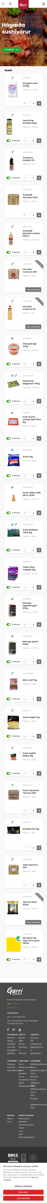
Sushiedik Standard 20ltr (30, 196)
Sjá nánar (9, 50)
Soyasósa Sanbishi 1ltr (29, 159)
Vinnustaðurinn (26, 1115)
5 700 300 (15, 1003)
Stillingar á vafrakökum (23, 1186)
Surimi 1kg (28, 456)
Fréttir (22, 1034)
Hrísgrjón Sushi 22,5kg (30, 84)
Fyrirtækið (24, 1061)
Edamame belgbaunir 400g (31, 382)
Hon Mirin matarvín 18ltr (30, 270)
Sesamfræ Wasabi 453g (29, 121)
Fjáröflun (11, 1053)
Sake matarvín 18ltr (30, 866)
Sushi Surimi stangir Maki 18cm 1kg (32, 419)
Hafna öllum (23, 1192)
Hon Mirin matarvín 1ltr (29, 307)
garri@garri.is (12, 1007)
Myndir (22, 1044)
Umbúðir (11, 1047)
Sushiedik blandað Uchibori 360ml (31, 233)
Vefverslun (12, 1034)
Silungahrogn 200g (30, 345)
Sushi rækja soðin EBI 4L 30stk (32, 494)
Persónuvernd (25, 1067)
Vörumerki (12, 1061)
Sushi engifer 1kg (31, 717)
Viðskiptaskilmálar (27, 1086)
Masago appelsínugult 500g (30, 606)
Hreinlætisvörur (14, 1070)
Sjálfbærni (35, 1061)
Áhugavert (12, 1050)
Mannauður (24, 1118)
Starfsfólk (23, 1121)
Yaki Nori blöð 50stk (29, 903)
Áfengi (10, 1041)
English (10, 1115)
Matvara (11, 1037)
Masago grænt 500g (30, 642)
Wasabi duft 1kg (31, 829)
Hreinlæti (11, 1044)
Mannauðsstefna (27, 1137)
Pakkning (16, 140)
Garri (21, 1064)
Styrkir (21, 1070)
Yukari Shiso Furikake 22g (29, 568)
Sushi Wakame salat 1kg (30, 531)
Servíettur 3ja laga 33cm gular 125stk (31, 941)
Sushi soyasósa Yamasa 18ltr (31, 791)
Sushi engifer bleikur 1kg (29, 754)
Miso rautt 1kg (30, 680)
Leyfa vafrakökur (23, 1198)
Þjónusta (34, 1034)
